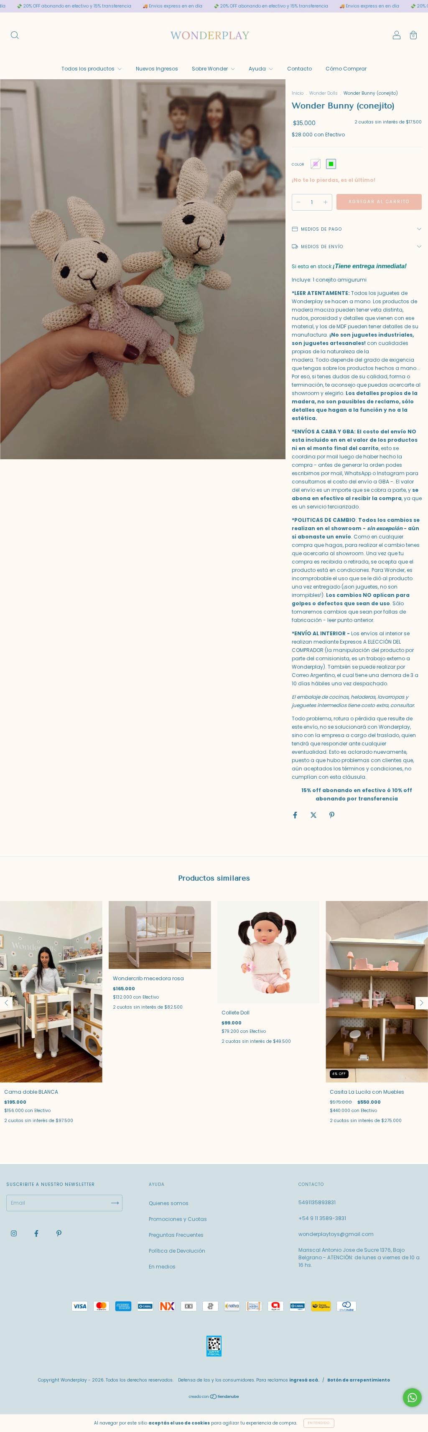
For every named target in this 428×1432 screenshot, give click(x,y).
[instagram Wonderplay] (14, 1233)
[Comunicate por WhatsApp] (412, 1397)
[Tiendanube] (214, 1397)
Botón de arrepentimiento (358, 1380)
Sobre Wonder (210, 68)
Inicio (297, 93)
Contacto (299, 68)
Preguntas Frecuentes (176, 1234)
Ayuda (258, 68)
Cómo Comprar (346, 68)
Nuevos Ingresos (157, 68)
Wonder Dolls (323, 93)
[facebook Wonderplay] (37, 1233)
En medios (162, 1266)
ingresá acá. (304, 1380)
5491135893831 (317, 1202)
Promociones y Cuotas (178, 1219)
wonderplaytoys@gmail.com (336, 1234)
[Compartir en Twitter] (314, 814)
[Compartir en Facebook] (296, 814)
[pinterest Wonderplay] (58, 1233)
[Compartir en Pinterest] (332, 814)
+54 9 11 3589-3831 (322, 1218)
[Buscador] (14, 36)
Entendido (319, 1423)
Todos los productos (88, 68)
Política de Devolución (177, 1250)
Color (298, 164)
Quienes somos (169, 1203)
